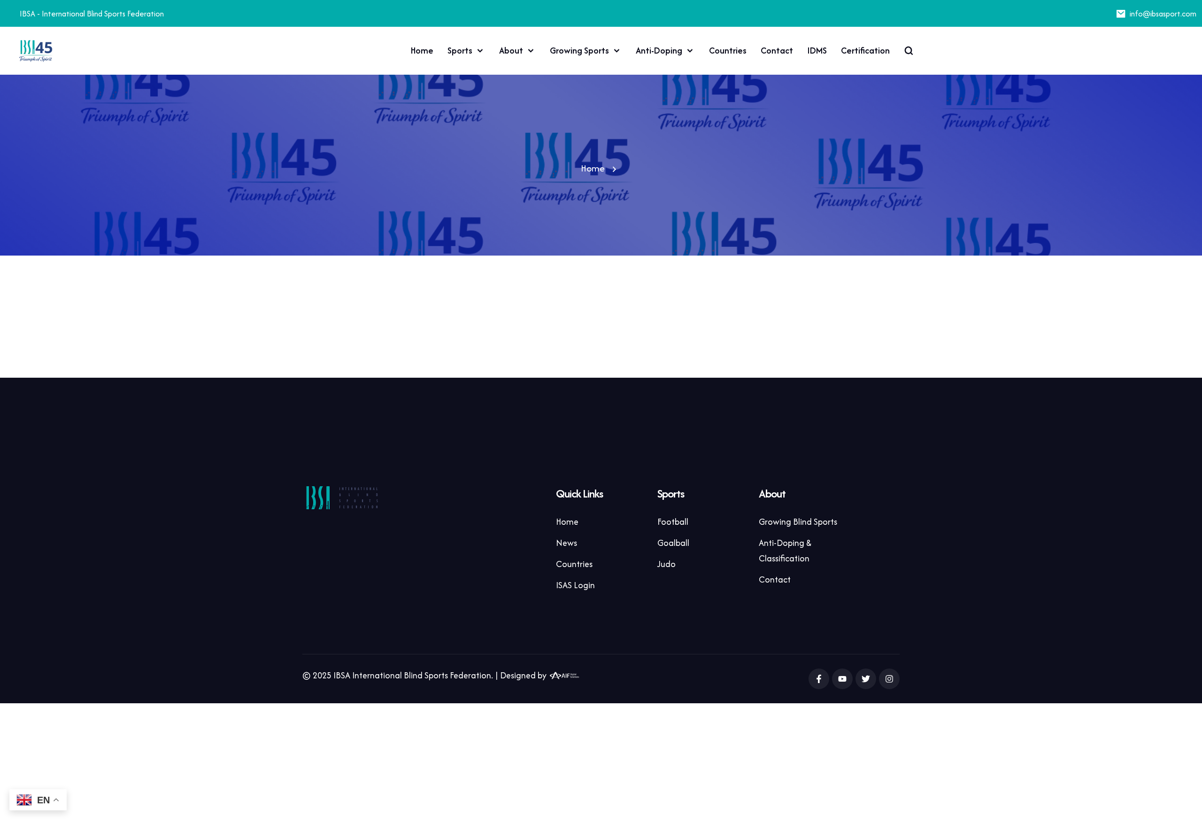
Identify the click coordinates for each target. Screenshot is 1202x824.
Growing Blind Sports (798, 521)
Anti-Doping (659, 50)
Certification (865, 50)
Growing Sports (579, 50)
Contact (777, 50)
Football (672, 521)
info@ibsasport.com (1163, 13)
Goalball (673, 542)
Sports (459, 50)
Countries (728, 50)
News (566, 542)
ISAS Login (575, 585)
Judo (666, 564)
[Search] (908, 51)
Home (422, 50)
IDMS (817, 50)
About (511, 50)
